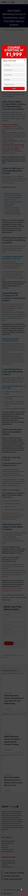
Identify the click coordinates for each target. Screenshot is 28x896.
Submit (14, 88)
